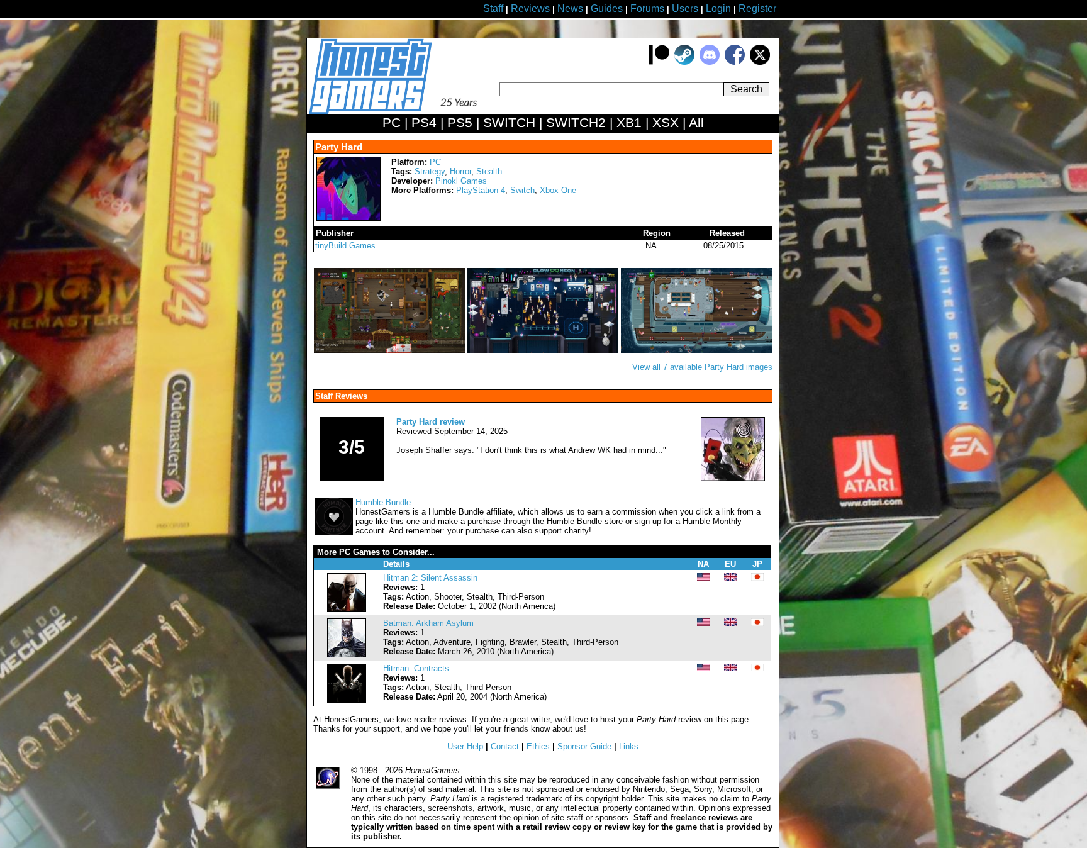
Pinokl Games (461, 181)
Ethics (538, 746)
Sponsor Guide (584, 746)
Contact (505, 746)
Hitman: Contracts (416, 668)
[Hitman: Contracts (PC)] (346, 700)
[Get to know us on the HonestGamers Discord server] (710, 62)
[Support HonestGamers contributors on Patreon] (659, 62)
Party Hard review (430, 422)
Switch (522, 190)
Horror (460, 171)
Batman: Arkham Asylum (428, 623)
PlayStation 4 (480, 190)
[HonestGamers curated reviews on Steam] (684, 62)
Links (628, 746)
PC (435, 162)
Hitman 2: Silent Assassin (430, 578)
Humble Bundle (383, 502)
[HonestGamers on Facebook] (735, 62)
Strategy (430, 171)
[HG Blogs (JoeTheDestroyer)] (733, 478)
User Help (465, 746)
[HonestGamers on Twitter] (760, 62)
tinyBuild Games (345, 245)
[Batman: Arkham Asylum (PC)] (346, 654)
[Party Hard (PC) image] (390, 350)
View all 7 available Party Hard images (702, 367)
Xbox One (558, 190)
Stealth (489, 171)
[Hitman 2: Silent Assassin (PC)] (346, 609)
